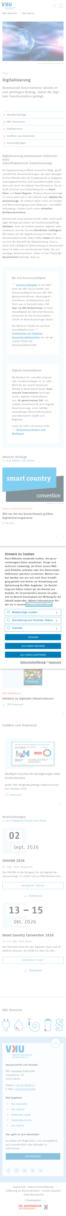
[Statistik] (8, 629)
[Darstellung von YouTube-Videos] (8, 621)
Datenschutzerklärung (39, 604)
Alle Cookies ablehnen (33, 646)
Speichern (33, 637)
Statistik (17, 628)
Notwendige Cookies (24, 612)
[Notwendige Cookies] (8, 613)
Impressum (55, 662)
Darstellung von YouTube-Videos (32, 620)
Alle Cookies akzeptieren (33, 655)
